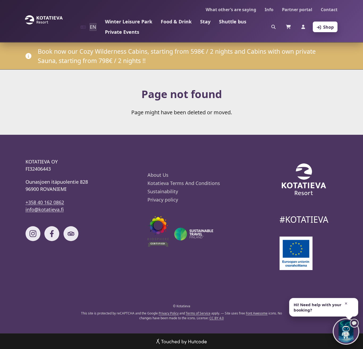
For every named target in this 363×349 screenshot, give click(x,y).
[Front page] (43, 20)
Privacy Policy (169, 313)
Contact (329, 9)
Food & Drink (176, 21)
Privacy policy (162, 199)
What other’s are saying (231, 9)
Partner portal (297, 9)
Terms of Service (198, 313)
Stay (205, 21)
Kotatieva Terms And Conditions (183, 183)
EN (93, 27)
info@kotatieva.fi (45, 209)
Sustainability (162, 191)
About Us (157, 175)
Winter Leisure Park (128, 21)
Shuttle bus (232, 21)
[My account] (303, 27)
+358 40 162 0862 (45, 202)
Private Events (122, 32)
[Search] (273, 27)
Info (269, 9)
